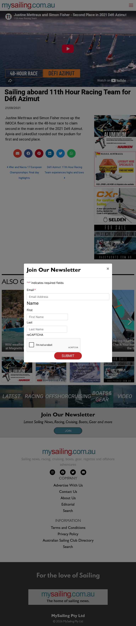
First (30, 310)
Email (31, 290)
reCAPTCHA (35, 334)
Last (29, 322)
